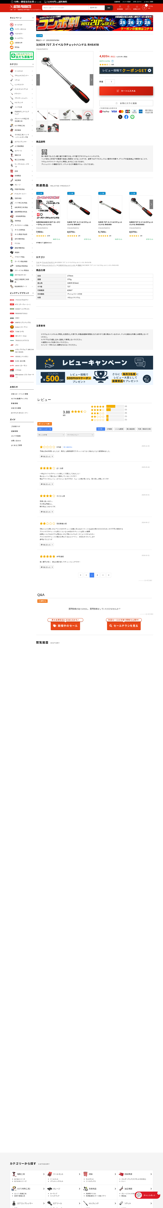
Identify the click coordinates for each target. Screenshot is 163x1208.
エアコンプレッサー (21, 142)
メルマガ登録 (126, 2)
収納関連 (18, 176)
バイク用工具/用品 (21, 203)
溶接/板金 (18, 198)
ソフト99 (18, 370)
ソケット (17, 80)
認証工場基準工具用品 (22, 280)
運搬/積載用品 (20, 248)
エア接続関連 (19, 146)
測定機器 (18, 130)
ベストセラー (19, 34)
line (132, 117)
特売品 (17, 47)
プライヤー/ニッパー (21, 98)
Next (91, 80)
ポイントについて (112, 61)
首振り (80, 265)
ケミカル (17, 243)
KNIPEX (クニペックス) (23, 322)
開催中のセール (65, 623)
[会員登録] (119, 8)
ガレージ (18, 185)
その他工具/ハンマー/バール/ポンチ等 (22, 136)
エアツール (18, 151)
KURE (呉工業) (20, 361)
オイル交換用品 (20, 230)
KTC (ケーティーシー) (22, 304)
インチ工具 (18, 107)
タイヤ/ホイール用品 (21, 225)
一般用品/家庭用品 (21, 266)
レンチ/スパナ (19, 85)
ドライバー (18, 94)
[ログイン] (128, 8)
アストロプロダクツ (21, 300)
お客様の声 (18, 43)
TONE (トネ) (19, 331)
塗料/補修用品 (20, 239)
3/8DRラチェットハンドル (67, 265)
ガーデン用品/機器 (21, 261)
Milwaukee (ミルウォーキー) (24, 376)
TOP (38, 262)
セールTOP (18, 25)
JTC (16, 345)
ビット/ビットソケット (21, 89)
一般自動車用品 (20, 216)
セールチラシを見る (123, 623)
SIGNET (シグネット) (22, 309)
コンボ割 (39, 35)
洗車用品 (18, 221)
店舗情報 (117, 2)
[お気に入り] (137, 8)
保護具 (17, 252)
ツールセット (19, 71)
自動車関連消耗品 (21, 212)
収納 (16, 171)
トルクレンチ (19, 102)
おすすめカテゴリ (20, 275)
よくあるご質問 (148, 2)
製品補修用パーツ (21, 286)
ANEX (17, 318)
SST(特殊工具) (20, 126)
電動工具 (18, 155)
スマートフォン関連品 (22, 270)
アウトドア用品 (19, 257)
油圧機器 (18, 180)
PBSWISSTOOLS (21, 313)
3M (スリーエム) (20, 336)
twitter (120, 117)
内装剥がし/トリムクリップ (22, 113)
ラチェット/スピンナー (22, 75)
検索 (109, 7)
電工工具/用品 (20, 160)
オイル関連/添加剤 (21, 234)
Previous (38, 80)
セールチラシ (19, 38)
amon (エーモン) (21, 365)
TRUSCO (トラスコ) (22, 340)
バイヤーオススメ (20, 29)
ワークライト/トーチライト (22, 165)
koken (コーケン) (21, 327)
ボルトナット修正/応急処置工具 (22, 120)
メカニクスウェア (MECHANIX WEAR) (24, 351)
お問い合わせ (137, 2)
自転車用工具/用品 (21, 207)
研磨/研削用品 (20, 189)
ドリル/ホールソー (21, 194)
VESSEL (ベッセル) (21, 356)
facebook (126, 117)
